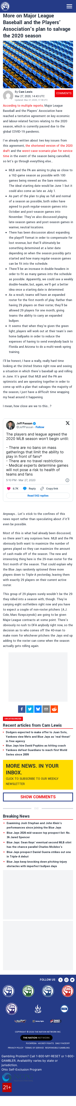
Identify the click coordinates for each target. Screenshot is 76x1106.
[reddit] (54, 709)
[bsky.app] (38, 709)
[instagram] (66, 980)
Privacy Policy (15, 1047)
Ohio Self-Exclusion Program (21, 1069)
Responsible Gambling (57, 1047)
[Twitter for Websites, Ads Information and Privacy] (67, 480)
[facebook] (21, 709)
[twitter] (30, 709)
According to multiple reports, (23, 105)
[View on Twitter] (67, 425)
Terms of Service (34, 1047)
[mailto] (46, 709)
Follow (40, 427)
